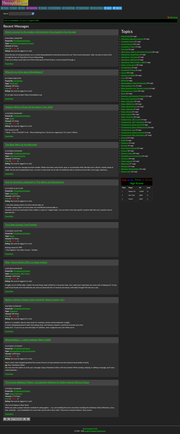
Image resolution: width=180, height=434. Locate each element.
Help (22, 8)
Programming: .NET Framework (132, 122)
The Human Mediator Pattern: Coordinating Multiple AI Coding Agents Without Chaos (47, 382)
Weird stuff (14, 83)
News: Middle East (128, 104)
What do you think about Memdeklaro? (24, 71)
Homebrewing (126, 67)
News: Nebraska (127, 109)
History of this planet (128, 65)
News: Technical (16, 393)
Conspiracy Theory (128, 46)
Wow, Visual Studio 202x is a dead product (26, 262)
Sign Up (118, 8)
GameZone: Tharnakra (129, 57)
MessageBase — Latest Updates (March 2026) (28, 339)
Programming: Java (128, 130)
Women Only (126, 171)
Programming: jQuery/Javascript (133, 132)
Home (6, 8)
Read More (9, 63)
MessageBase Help (128, 85)
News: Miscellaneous (129, 106)
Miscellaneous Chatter (129, 91)
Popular (43, 8)
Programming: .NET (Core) (20, 273)
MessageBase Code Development (22, 351)
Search (6, 13)
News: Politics (126, 114)
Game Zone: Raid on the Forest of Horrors (136, 52)
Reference (14, 311)
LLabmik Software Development (95, 431)
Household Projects (128, 70)
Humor (123, 72)
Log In (109, 8)
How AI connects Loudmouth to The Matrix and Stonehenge (34, 181)
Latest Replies (55, 8)
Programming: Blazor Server (131, 125)
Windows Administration (130, 169)
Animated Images (127, 41)
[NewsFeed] (125, 36)
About (14, 8)
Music (12, 118)
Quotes (123, 138)
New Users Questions (129, 98)
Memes (124, 80)
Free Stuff (124, 49)
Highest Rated (83, 8)
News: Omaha (126, 112)
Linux (123, 78)
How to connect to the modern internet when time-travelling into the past (40, 31)
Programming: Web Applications (133, 135)
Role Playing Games (17, 156)
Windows (124, 166)
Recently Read (69, 8)
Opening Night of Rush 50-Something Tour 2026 (29, 106)
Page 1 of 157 (17, 419)
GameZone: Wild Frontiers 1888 (133, 62)
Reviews (124, 145)
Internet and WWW (128, 75)
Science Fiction (127, 153)
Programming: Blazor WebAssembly (134, 127)
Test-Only (124, 158)
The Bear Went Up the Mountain (21, 144)
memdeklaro (18, 81)
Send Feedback (88, 429)
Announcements (127, 44)
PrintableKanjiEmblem (22, 41)
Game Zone (33, 8)
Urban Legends (127, 161)
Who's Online (97, 8)
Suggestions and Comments (131, 156)
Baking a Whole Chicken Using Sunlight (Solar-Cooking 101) (35, 299)
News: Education (127, 101)
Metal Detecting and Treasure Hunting (135, 88)
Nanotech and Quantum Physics (22, 43)
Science (124, 151)
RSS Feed (173, 17)
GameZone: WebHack (129, 59)
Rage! (123, 140)
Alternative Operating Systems (132, 39)
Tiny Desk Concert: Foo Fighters (21, 224)
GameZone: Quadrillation (130, 54)
